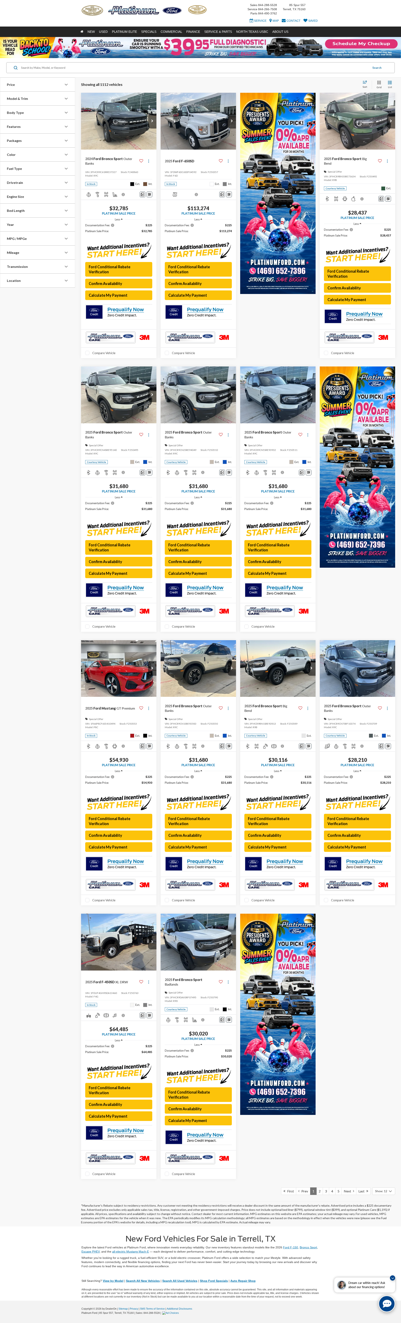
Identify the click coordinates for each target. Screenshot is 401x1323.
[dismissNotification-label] (392, 1278)
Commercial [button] (171, 31)
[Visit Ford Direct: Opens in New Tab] (171, 1313)
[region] (118, 230)
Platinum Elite (124, 31)
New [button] (91, 31)
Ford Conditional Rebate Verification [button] (109, 269)
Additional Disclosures (179, 1308)
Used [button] (103, 31)
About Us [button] (280, 31)
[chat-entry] (386, 1303)
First (289, 1191)
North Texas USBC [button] (252, 31)
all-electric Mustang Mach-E (130, 1251)
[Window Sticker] (149, 194)
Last (362, 1191)
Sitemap (123, 1308)
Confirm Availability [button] (105, 283)
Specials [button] (148, 31)
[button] (152, 121)
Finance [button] (193, 31)
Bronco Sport (308, 1247)
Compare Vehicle (103, 353)
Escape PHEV (90, 1251)
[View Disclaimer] (123, 194)
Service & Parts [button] (218, 31)
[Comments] (142, 194)
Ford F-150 (290, 1247)
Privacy (134, 1308)
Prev (303, 1191)
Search (377, 67)
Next (348, 1191)
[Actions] (148, 161)
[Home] (81, 32)
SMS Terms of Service (152, 1308)
